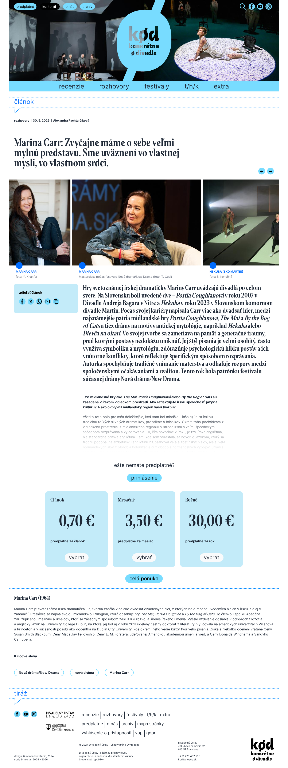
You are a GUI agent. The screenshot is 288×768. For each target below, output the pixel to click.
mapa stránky (150, 723)
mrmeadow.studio (36, 756)
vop (139, 732)
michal (27, 759)
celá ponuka (144, 578)
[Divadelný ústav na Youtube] (260, 6)
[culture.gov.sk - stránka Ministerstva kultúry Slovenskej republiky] (60, 727)
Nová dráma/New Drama (39, 672)
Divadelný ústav (98, 744)
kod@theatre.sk (187, 759)
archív (87, 6)
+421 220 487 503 (189, 756)
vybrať (76, 557)
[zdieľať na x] (31, 301)
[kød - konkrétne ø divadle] (262, 749)
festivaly (156, 86)
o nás (70, 6)
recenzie (71, 86)
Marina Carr (119, 672)
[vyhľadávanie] (243, 7)
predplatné (25, 6)
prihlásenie (144, 478)
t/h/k (191, 86)
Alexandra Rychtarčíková (71, 120)
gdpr (150, 732)
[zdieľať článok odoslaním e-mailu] (47, 301)
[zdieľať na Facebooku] (22, 301)
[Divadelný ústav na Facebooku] (252, 6)
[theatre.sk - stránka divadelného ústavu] (60, 714)
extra (221, 86)
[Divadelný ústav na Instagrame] (268, 6)
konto (47, 6)
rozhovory (114, 86)
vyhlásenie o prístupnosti (106, 732)
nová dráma (84, 672)
